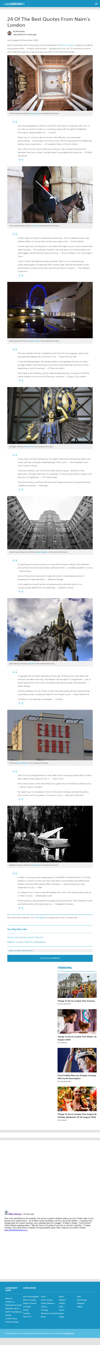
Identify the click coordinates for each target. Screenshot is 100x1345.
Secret (61, 1310)
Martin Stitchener (22, 763)
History (44, 1307)
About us (9, 1298)
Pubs (61, 1307)
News (61, 1297)
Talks (79, 1297)
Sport (61, 1313)
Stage (61, 1317)
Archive (8, 1315)
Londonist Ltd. (69, 1333)
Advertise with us (12, 1308)
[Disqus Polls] (50, 1175)
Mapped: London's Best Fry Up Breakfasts (26, 942)
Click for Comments (50, 958)
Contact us (9, 1302)
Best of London (29, 1300)
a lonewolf (35, 226)
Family (26, 1310)
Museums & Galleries (50, 1313)
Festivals (26, 1313)
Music (43, 1317)
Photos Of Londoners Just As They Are (25, 937)
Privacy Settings (11, 1322)
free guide (40, 917)
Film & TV (27, 1317)
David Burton (28, 447)
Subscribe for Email (13, 1305)
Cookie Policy (11, 1318)
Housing (44, 1310)
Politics (62, 1303)
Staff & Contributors (13, 1312)
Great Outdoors (47, 1303)
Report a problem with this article (21, 950)
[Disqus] (50, 1241)
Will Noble (20, 31)
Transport (81, 1303)
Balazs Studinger (42, 552)
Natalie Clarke (34, 341)
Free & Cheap (46, 1300)
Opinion (62, 1300)
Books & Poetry (29, 1303)
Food (43, 1297)
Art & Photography (31, 1297)
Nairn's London (67, 45)
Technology (82, 1300)
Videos (79, 1307)
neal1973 (31, 664)
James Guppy (34, 113)
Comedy (26, 1307)
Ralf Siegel (34, 865)
